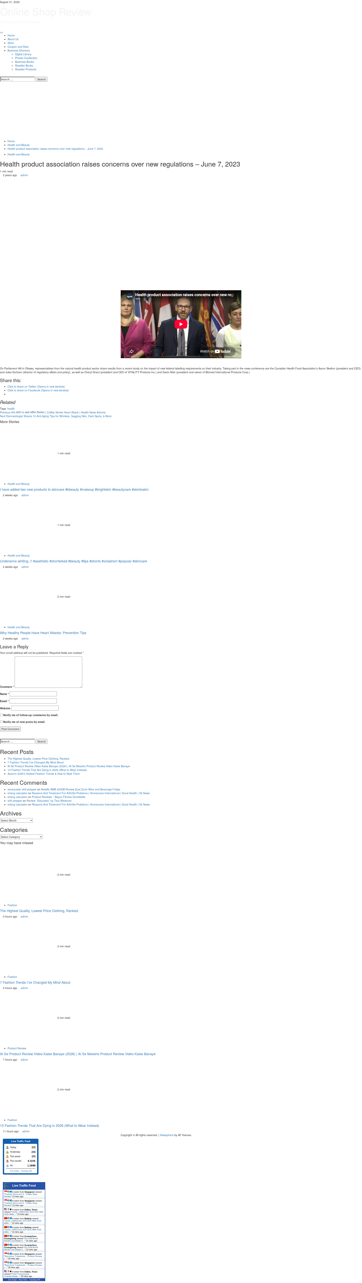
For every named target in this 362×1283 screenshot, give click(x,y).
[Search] (1, 75)
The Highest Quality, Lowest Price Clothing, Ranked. (39, 758)
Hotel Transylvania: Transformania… (17, 1275)
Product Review (17, 1048)
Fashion (12, 905)
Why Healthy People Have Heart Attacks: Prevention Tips (43, 632)
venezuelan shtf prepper (22, 789)
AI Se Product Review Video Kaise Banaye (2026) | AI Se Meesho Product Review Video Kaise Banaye (69, 766)
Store (11, 43)
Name (4, 694)
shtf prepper (15, 800)
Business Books (24, 62)
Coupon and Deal (18, 46)
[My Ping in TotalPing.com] (10, 1135)
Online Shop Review (46, 11)
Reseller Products (25, 69)
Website (5, 708)
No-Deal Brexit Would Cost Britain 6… (21, 1239)
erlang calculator (17, 793)
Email (4, 701)
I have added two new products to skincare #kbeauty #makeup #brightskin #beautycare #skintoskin (74, 489)
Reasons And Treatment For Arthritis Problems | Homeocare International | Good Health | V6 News (91, 793)
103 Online (14, 1171)
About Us (13, 39)
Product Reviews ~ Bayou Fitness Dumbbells (58, 797)
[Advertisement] (181, 110)
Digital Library (23, 54)
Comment (7, 687)
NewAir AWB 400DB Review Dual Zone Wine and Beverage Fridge (80, 789)
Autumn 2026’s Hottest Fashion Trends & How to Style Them (44, 773)
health (11, 408)
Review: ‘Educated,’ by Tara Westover (49, 800)
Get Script (12, 1280)
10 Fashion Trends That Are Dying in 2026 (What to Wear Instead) (47, 770)
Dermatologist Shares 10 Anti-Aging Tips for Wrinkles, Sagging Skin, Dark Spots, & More (56, 416)
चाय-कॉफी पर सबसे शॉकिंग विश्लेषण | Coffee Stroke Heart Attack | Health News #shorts (53, 412)
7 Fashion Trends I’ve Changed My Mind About (36, 762)
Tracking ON (26, 1171)
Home (11, 35)
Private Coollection (26, 58)
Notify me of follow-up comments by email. (30, 715)
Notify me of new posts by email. (24, 722)
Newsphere (167, 1135)
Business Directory (19, 50)
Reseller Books (24, 65)
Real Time (23, 1280)
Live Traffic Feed (24, 1185)
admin (24, 175)
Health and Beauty (19, 154)
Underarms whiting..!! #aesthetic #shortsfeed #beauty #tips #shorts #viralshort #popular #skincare (73, 560)
